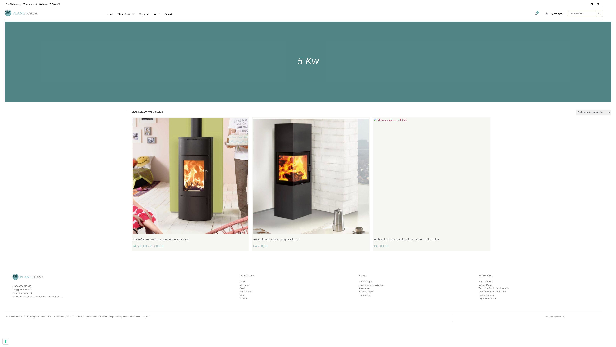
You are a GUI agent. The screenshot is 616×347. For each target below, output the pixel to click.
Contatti (168, 14)
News (157, 14)
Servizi (243, 288)
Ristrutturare (246, 291)
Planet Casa (124, 14)
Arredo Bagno (366, 281)
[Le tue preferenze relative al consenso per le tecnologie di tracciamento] (6, 341)
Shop (142, 14)
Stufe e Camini (366, 291)
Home (109, 14)
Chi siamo (245, 285)
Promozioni (364, 295)
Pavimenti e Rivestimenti (371, 285)
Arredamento (365, 288)
